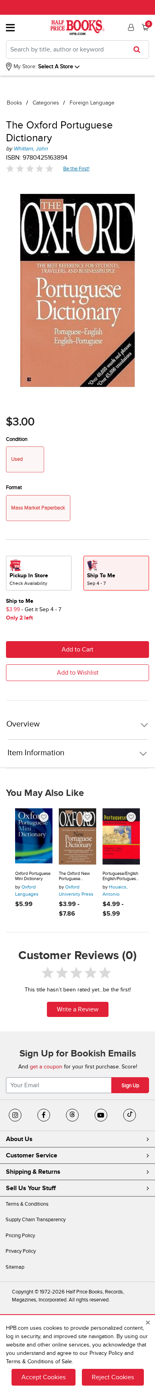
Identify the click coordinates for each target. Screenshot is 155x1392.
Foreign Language (92, 102)
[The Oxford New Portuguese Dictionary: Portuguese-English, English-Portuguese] (77, 836)
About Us (19, 1139)
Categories (46, 102)
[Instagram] (15, 1115)
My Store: (24, 66)
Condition (16, 439)
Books (14, 102)
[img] (30, 168)
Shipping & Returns (33, 1172)
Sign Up (130, 1085)
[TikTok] (129, 1115)
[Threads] (72, 1115)
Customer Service (31, 1155)
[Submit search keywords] (139, 49)
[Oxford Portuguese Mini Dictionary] (33, 836)
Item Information (36, 753)
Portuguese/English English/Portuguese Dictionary (120, 876)
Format (14, 487)
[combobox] (77, 49)
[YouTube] (101, 1115)
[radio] (39, 573)
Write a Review (78, 1009)
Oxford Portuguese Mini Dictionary (32, 876)
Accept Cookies (43, 1377)
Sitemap (15, 1267)
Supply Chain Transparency (36, 1219)
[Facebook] (43, 1115)
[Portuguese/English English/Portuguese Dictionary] (121, 836)
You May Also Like (45, 793)
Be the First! (76, 168)
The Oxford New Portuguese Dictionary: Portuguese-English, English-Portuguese (77, 876)
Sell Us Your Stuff (31, 1188)
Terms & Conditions (27, 1204)
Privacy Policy (21, 1251)
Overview (23, 724)
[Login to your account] (130, 27)
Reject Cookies (113, 1377)
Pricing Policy (20, 1235)
